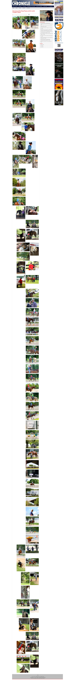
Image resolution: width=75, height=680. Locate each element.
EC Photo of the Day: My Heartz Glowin (46, 35)
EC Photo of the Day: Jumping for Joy (45, 27)
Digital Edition (15, 6)
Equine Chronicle (33, 676)
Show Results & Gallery (31, 6)
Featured (24, 6)
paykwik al (41, 9)
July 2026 (42, 45)
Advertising (45, 6)
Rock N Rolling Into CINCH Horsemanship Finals (47, 33)
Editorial (20, 6)
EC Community (51, 6)
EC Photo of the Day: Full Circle (45, 41)
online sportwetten (44, 9)
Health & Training (39, 6)
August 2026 (42, 44)
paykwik (13, 679)
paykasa (48, 9)
